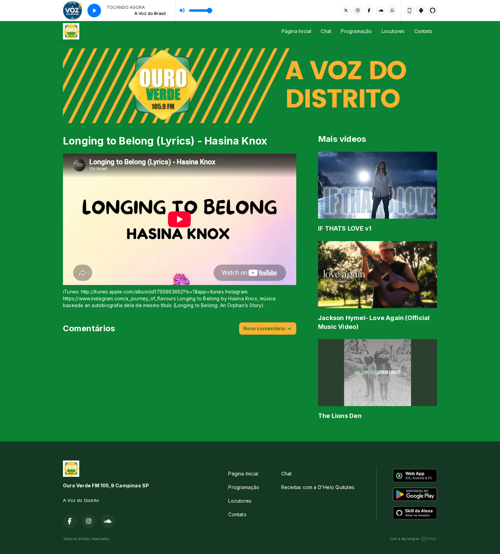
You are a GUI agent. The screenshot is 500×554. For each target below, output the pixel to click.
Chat (326, 31)
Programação (356, 31)
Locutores (393, 31)
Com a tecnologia (404, 539)
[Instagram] (357, 10)
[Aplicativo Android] (421, 10)
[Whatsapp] (392, 10)
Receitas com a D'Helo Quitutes (317, 487)
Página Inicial (297, 31)
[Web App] (409, 10)
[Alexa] (432, 10)
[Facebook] (369, 10)
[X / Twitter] (345, 10)
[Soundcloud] (380, 10)
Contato (423, 31)
